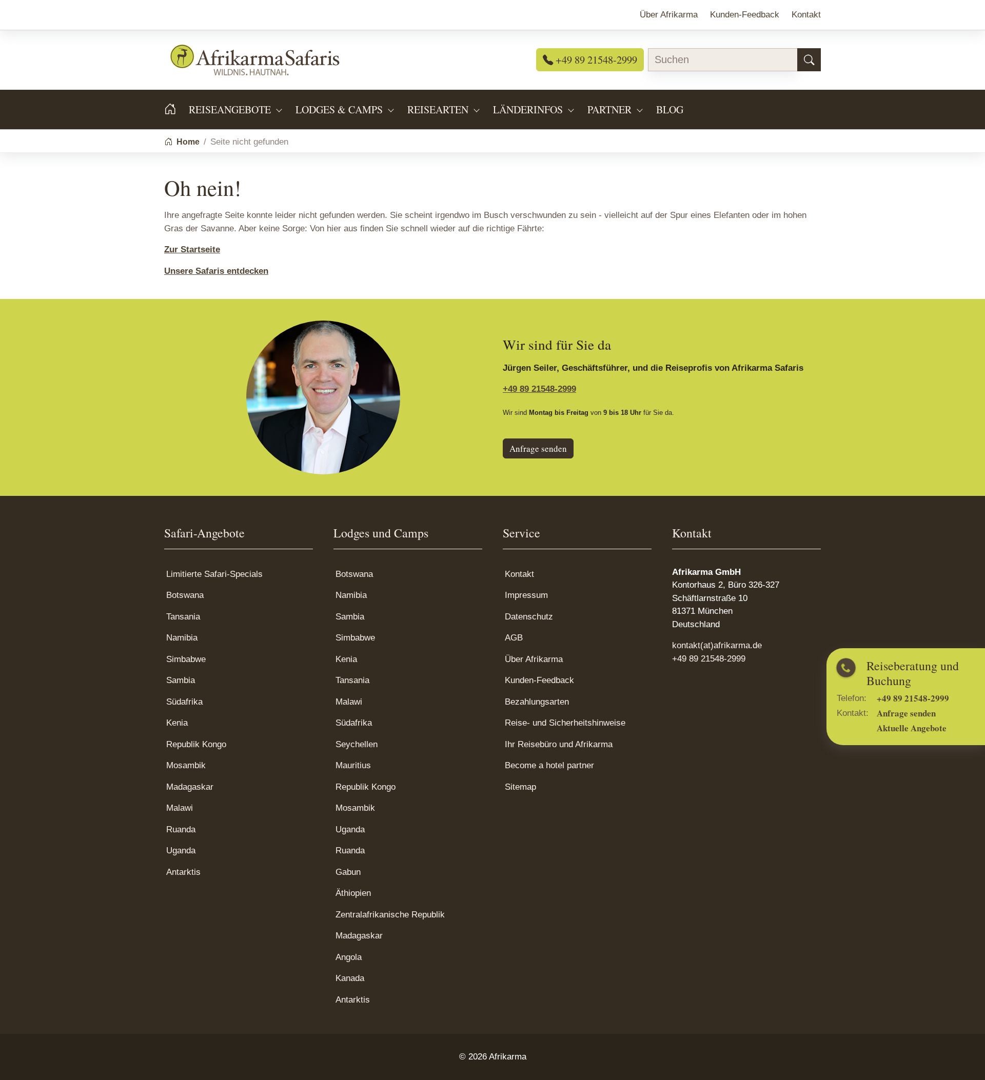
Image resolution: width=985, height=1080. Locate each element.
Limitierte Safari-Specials (214, 574)
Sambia (180, 680)
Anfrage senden (538, 448)
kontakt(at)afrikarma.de (717, 645)
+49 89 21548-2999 (595, 59)
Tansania (183, 617)
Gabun (348, 872)
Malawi (179, 808)
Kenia (177, 723)
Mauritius (353, 765)
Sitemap (520, 787)
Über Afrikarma (534, 659)
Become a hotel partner (549, 765)
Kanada (350, 978)
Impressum (526, 595)
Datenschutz (529, 617)
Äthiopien (353, 893)
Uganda (180, 850)
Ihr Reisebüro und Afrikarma (559, 744)
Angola (349, 957)
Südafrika (184, 702)
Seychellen (357, 744)
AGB (514, 638)
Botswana (185, 595)
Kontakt (519, 574)
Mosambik (186, 765)
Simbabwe (186, 659)
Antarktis (183, 872)
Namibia (182, 638)
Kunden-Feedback (539, 680)
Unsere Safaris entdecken (216, 271)
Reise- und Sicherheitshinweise (565, 723)
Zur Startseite (192, 249)
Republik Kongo (196, 744)
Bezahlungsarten (537, 702)
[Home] (176, 109)
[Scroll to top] (962, 1057)
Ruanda (180, 829)
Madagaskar (189, 787)
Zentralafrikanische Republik (390, 914)
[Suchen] (809, 59)
